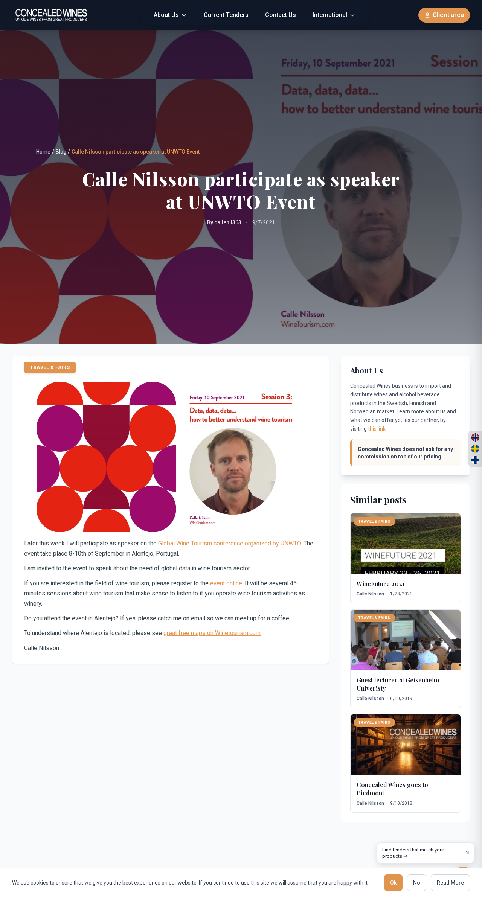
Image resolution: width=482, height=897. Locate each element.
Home (43, 152)
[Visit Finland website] (475, 459)
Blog (61, 152)
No (416, 883)
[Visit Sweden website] (475, 448)
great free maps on (189, 633)
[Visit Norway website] (475, 437)
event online (226, 583)
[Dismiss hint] (468, 853)
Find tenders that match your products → (413, 853)
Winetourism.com (238, 633)
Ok (393, 883)
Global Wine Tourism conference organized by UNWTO (229, 543)
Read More (450, 883)
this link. (377, 429)
